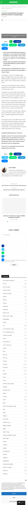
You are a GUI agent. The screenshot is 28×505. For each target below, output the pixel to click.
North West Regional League (15, 406)
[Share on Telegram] (2, 256)
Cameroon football (15, 335)
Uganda (15, 448)
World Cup (15, 470)
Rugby (15, 428)
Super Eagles (15, 438)
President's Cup (15, 422)
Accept (14, 493)
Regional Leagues (15, 425)
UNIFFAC (15, 454)
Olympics (15, 416)
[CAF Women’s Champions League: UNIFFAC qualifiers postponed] (14, 206)
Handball (15, 387)
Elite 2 (15, 351)
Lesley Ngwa (12, 167)
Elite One (15, 354)
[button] (26, 480)
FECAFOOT (15, 367)
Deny (14, 497)
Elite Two (15, 357)
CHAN (15, 338)
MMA (15, 403)
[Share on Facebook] (2, 245)
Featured (15, 364)
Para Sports (15, 419)
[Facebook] (14, 6)
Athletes (15, 296)
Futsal (15, 380)
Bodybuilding (15, 319)
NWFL (15, 412)
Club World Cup (15, 341)
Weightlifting (15, 461)
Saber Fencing (15, 432)
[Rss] (26, 6)
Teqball (15, 441)
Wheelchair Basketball (15, 464)
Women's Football (15, 467)
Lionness (15, 396)
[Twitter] (16, 6)
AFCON (15, 283)
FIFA (15, 370)
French (15, 377)
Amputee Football (15, 293)
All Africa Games (15, 290)
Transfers (15, 444)
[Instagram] (17, 6)
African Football (15, 287)
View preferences (14, 501)
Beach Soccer (15, 312)
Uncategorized (15, 451)
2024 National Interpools (15, 280)
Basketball (15, 309)
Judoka (15, 393)
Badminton (15, 306)
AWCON (15, 303)
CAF (15, 325)
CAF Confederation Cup (15, 332)
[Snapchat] (23, 6)
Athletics (15, 300)
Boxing (15, 322)
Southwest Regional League (15, 435)
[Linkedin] (19, 6)
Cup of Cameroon (15, 345)
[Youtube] (20, 6)
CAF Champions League (15, 329)
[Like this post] (11, 41)
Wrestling (15, 473)
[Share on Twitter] (2, 249)
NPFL (15, 409)
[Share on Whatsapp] (2, 252)
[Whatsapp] (25, 6)
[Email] (22, 6)
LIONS (15, 399)
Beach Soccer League (15, 316)
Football (15, 374)
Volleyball (15, 457)
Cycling (15, 348)
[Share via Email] (2, 259)
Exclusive (15, 361)
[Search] (26, 2)
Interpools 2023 (15, 390)
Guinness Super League (15, 383)
